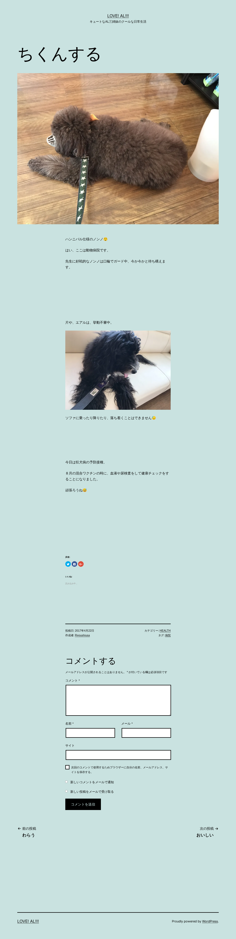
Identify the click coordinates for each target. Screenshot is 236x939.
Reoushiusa (82, 635)
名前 (69, 723)
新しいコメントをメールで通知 (92, 782)
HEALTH (165, 630)
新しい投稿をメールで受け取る (92, 791)
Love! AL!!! (118, 15)
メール (127, 723)
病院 (168, 635)
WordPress (210, 921)
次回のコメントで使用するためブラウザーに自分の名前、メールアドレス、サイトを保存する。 (119, 770)
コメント (72, 680)
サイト (70, 745)
